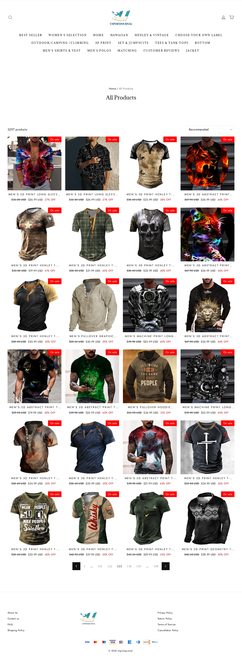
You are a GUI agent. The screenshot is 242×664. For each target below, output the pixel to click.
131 (100, 566)
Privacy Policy (165, 613)
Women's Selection (68, 35)
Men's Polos (99, 50)
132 (109, 566)
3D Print (103, 43)
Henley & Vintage (152, 35)
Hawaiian (119, 35)
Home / (113, 88)
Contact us (13, 618)
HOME (98, 35)
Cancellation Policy (168, 630)
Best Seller (30, 35)
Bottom (203, 43)
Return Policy (165, 618)
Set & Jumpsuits (133, 43)
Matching (127, 50)
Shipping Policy (16, 630)
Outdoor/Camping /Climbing (60, 43)
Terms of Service (167, 624)
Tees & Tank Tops (171, 43)
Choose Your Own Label (199, 35)
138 (156, 566)
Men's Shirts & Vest (62, 50)
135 (138, 566)
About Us (13, 613)
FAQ (10, 624)
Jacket (192, 50)
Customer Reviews (161, 50)
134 (129, 566)
